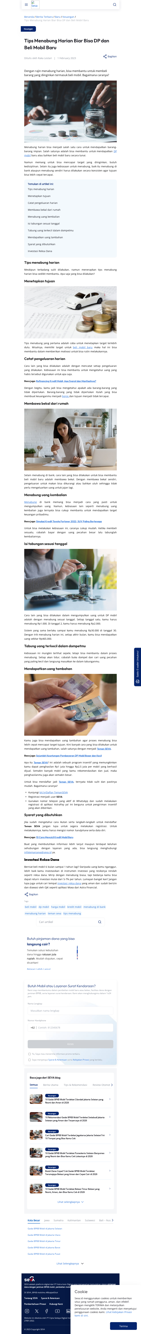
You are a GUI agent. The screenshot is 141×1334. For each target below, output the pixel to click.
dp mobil (44, 906)
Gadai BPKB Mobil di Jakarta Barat (44, 1247)
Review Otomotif (102, 1084)
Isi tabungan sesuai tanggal (44, 223)
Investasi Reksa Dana (40, 251)
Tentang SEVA (31, 1298)
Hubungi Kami (56, 1304)
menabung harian (35, 913)
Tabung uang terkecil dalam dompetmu (51, 230)
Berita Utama (50, 1084)
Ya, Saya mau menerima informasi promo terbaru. (56, 1053)
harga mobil (58, 906)
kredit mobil (74, 906)
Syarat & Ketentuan (57, 1059)
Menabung (30, 502)
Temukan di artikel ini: (41, 184)
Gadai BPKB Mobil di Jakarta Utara (44, 1234)
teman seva (54, 913)
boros (65, 396)
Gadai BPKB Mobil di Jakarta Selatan (45, 1228)
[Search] (100, 922)
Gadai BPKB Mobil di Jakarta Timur (44, 1241)
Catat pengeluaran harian (43, 202)
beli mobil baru (83, 347)
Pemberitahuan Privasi (35, 1304)
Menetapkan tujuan (39, 196)
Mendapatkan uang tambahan (45, 237)
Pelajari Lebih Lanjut (39, 969)
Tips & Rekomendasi (75, 1084)
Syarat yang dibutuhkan (41, 244)
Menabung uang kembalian (44, 216)
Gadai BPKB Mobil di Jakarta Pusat (44, 1253)
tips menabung (72, 913)
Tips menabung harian (41, 189)
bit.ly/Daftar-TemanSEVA (54, 792)
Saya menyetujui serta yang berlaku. (67, 1059)
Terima (123, 1326)
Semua (34, 1084)
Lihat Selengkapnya (68, 1263)
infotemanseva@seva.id (38, 852)
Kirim (70, 1044)
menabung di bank (94, 906)
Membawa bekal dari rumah (44, 209)
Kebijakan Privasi (81, 1059)
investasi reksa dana (69, 883)
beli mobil (30, 906)
